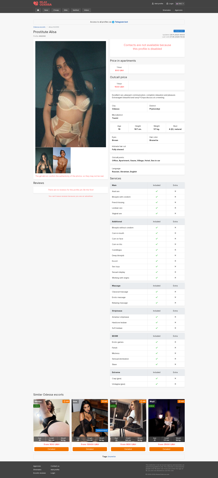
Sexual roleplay (118, 272)
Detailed (51, 449)
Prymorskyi (154, 109)
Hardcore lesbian (119, 322)
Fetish (114, 348)
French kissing (118, 202)
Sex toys (116, 266)
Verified (76, 10)
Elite (65, 10)
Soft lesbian (117, 328)
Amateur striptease (120, 317)
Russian (115, 171)
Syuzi (113, 401)
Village (140, 160)
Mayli (152, 401)
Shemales (167, 10)
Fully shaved (118, 149)
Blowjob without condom (122, 227)
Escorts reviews (39, 473)
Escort (115, 261)
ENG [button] (180, 4)
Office (115, 160)
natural (178, 129)
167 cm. (138, 129)
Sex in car (155, 160)
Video (86, 10)
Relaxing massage (120, 303)
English (133, 171)
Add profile (159, 4)
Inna (75, 401)
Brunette (153, 140)
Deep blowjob (118, 255)
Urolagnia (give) (118, 384)
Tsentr (115, 118)
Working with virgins (120, 278)
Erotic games (118, 342)
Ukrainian (124, 171)
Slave (114, 364)
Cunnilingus (117, 250)
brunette (112, 456)
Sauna (133, 160)
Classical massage (120, 292)
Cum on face (117, 238)
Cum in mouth (118, 233)
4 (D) (171, 129)
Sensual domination (120, 359)
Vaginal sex (117, 213)
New (46, 10)
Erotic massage (119, 297)
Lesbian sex (117, 208)
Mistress (115, 353)
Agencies (179, 10)
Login (171, 4)
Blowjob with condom (121, 197)
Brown (115, 140)
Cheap (56, 10)
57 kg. (157, 129)
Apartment (124, 160)
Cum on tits (117, 244)
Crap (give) (116, 378)
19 (119, 129)
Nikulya (38, 401)
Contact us (55, 466)
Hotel (147, 160)
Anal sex (115, 191)
